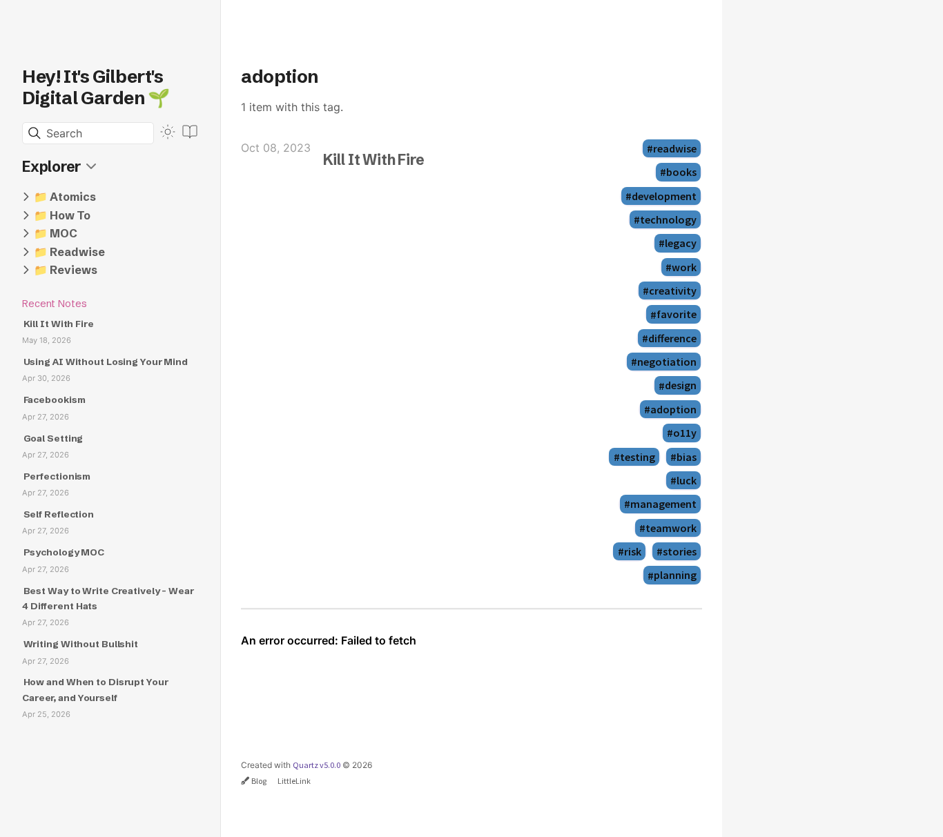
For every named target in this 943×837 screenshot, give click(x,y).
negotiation (667, 361)
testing (637, 457)
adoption (673, 409)
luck (687, 480)
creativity (673, 290)
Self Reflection (58, 514)
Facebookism (54, 400)
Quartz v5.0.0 (316, 765)
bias (687, 457)
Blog (258, 781)
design (681, 386)
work (684, 267)
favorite (677, 315)
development (664, 196)
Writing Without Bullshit (80, 644)
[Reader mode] (190, 132)
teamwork (671, 528)
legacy (681, 243)
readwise (675, 148)
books (681, 172)
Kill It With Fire (58, 324)
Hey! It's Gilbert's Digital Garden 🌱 (96, 87)
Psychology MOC (63, 552)
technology (668, 219)
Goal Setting (53, 438)
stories (680, 551)
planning (675, 575)
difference (672, 338)
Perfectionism (57, 476)
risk (632, 551)
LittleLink (294, 781)
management (663, 504)
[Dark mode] (167, 132)
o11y (685, 433)
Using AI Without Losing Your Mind (105, 362)
